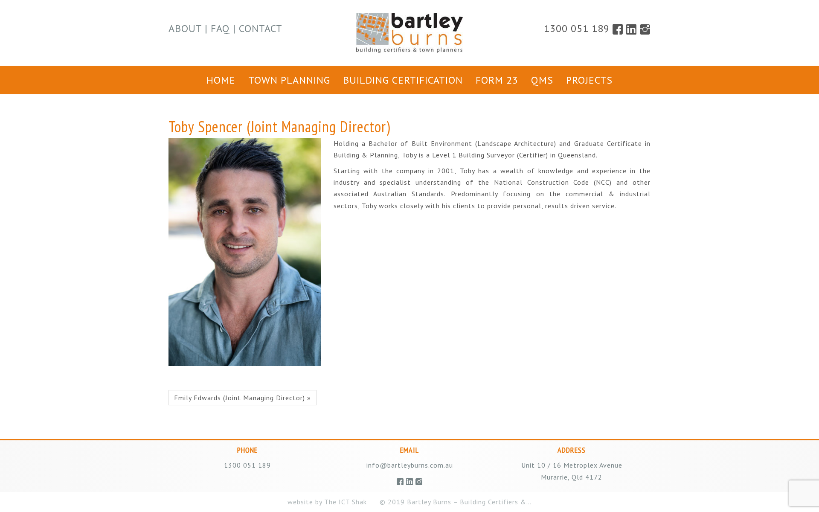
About (185, 28)
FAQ (220, 28)
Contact (260, 28)
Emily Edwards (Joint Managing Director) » (242, 397)
